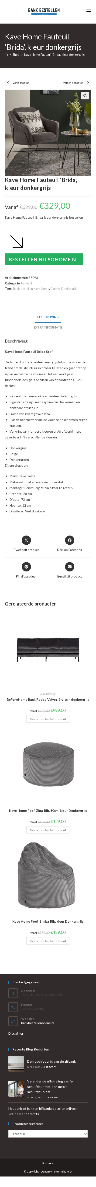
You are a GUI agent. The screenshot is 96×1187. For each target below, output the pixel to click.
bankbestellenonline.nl (37, 1023)
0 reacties (50, 1067)
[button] (85, 95)
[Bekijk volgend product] (88, 83)
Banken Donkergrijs (64, 289)
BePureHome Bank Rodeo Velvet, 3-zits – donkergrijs (48, 699)
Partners (47, 1163)
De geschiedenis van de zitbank (51, 1061)
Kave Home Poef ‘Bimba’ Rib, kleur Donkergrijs (47, 921)
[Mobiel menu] (88, 11)
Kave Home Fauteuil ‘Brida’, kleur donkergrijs (54, 54)
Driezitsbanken (48, 693)
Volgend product (73, 82)
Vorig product (21, 82)
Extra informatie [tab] (48, 327)
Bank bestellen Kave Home (31, 289)
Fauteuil (26, 283)
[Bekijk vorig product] (8, 83)
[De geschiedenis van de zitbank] (16, 1063)
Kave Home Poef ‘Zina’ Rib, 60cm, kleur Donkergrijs (48, 810)
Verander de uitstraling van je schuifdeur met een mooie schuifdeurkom (50, 1086)
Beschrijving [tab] (48, 317)
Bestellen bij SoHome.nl (44, 259)
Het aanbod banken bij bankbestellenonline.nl (43, 1108)
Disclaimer (15, 1033)
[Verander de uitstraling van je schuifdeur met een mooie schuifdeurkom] (16, 1089)
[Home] (6, 54)
